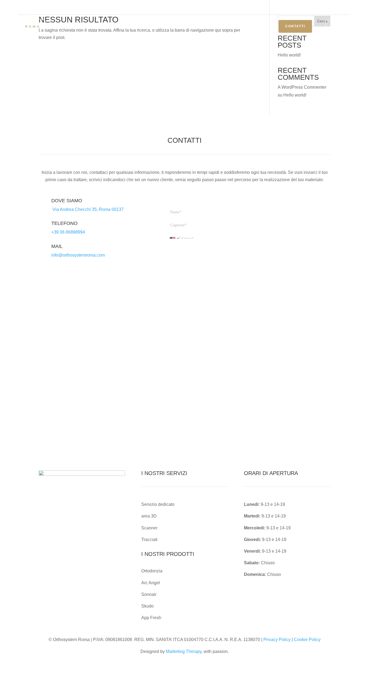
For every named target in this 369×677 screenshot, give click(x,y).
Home (110, 27)
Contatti (295, 26)
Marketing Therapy (184, 651)
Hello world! (289, 55)
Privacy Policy (277, 639)
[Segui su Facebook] (324, 7)
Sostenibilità (204, 27)
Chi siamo (134, 27)
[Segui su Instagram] (335, 7)
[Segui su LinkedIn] (346, 7)
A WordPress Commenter (302, 87)
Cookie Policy (307, 639)
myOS (338, 26)
